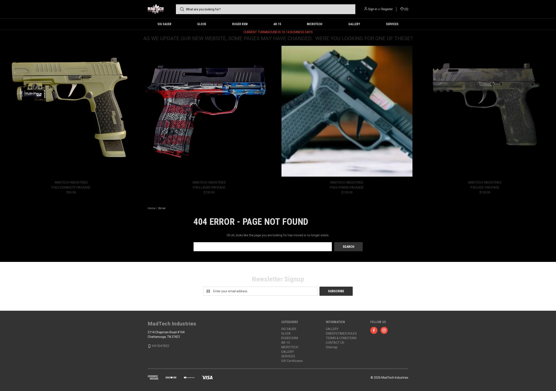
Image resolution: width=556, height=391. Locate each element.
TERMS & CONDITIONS (341, 338)
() (406, 9)
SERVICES (392, 24)
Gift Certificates (292, 361)
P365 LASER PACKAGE (209, 187)
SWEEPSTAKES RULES (341, 333)
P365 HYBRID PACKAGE (347, 187)
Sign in (372, 9)
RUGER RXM (240, 24)
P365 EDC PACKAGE (484, 187)
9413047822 (160, 346)
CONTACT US (335, 342)
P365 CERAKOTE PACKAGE (71, 187)
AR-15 (277, 24)
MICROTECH (314, 24)
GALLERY (354, 24)
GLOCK (201, 24)
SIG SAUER (164, 24)
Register (387, 9)
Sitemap (332, 347)
